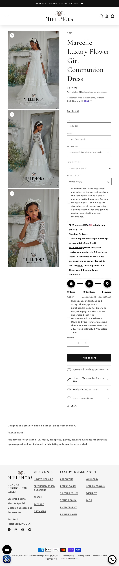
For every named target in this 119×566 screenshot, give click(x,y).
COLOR (69, 133)
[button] (89, 370)
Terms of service (100, 555)
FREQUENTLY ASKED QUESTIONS (44, 488)
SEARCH (38, 497)
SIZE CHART (73, 111)
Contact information (69, 559)
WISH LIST (91, 493)
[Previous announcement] (6, 3)
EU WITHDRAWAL (68, 514)
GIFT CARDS (40, 511)
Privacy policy (84, 555)
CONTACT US (66, 479)
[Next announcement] (113, 3)
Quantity (70, 337)
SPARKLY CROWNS (95, 486)
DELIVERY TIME (72, 146)
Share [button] (74, 405)
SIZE (68, 120)
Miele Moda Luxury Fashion (30, 555)
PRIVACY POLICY (68, 507)
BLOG (89, 500)
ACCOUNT (39, 504)
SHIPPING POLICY (69, 493)
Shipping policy (51, 559)
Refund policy (69, 555)
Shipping (83, 92)
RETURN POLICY (68, 486)
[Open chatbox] (112, 559)
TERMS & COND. (68, 500)
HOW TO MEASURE (43, 479)
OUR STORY (92, 479)
